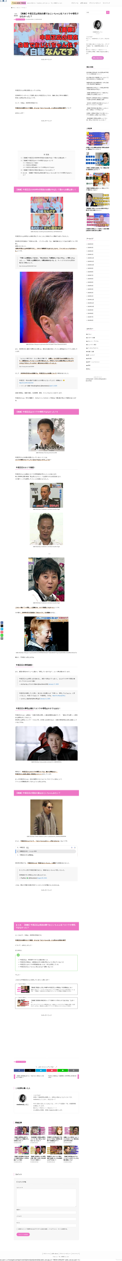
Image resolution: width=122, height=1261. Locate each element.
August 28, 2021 (42, 878)
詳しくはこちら (97, 58)
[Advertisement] (46, 72)
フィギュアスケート (93, 348)
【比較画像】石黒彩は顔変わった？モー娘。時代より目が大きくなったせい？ (96, 119)
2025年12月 (91, 258)
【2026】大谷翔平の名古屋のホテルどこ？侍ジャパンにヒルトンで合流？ (97, 103)
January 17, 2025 (53, 684)
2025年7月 (90, 275)
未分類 (89, 358)
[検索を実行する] (107, 12)
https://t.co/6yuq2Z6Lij (58, 695)
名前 (18, 1209)
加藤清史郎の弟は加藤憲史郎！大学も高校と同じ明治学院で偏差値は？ (97, 83)
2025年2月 (90, 292)
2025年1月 (90, 296)
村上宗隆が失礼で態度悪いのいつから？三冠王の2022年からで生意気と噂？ (97, 78)
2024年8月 (90, 313)
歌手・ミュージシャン (94, 362)
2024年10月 (91, 306)
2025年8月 (90, 271)
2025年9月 (90, 268)
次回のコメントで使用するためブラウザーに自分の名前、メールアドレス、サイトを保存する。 (43, 1229)
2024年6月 (90, 320)
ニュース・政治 (92, 344)
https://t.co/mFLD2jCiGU (26, 383)
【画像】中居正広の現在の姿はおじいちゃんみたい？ (39, 170)
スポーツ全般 (91, 337)
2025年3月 (90, 289)
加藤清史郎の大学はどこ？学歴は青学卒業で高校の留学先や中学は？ (97, 88)
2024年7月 (90, 317)
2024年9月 (90, 310)
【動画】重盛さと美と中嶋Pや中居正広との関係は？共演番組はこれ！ (52, 987)
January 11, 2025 (45, 698)
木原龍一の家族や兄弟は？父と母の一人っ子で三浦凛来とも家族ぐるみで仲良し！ (97, 114)
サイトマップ (75, 1253)
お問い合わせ (55, 1253)
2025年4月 (90, 285)
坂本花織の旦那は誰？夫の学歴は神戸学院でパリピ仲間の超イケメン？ (97, 73)
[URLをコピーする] (73, 1070)
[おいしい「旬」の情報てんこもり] (18, 3)
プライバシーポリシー (65, 1253)
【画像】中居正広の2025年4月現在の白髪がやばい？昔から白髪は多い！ (45, 157)
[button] (19, 1070)
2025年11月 (91, 261)
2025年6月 (90, 278)
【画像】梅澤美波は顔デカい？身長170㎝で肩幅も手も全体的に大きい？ (97, 93)
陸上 (89, 369)
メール (19, 1216)
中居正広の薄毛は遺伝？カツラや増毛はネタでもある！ (40, 167)
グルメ (89, 334)
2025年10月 (91, 265)
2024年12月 (91, 299)
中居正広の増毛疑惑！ (32, 165)
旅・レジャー (91, 355)
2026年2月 (90, 251)
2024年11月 (91, 303)
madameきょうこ (23, 1104)
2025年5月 (90, 282)
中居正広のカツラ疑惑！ (32, 163)
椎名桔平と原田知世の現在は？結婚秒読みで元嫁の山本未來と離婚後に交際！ (97, 98)
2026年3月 (90, 247)
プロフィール (46, 1253)
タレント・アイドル (20, 19)
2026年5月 (90, 244)
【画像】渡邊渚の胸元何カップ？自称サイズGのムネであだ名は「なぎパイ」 (52, 1001)
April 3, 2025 (53, 386)
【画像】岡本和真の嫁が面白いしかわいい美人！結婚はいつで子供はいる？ (97, 108)
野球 (89, 365)
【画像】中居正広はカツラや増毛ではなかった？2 (38, 160)
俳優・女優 (91, 351)
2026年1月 (90, 254)
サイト (18, 1222)
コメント (20, 1187)
